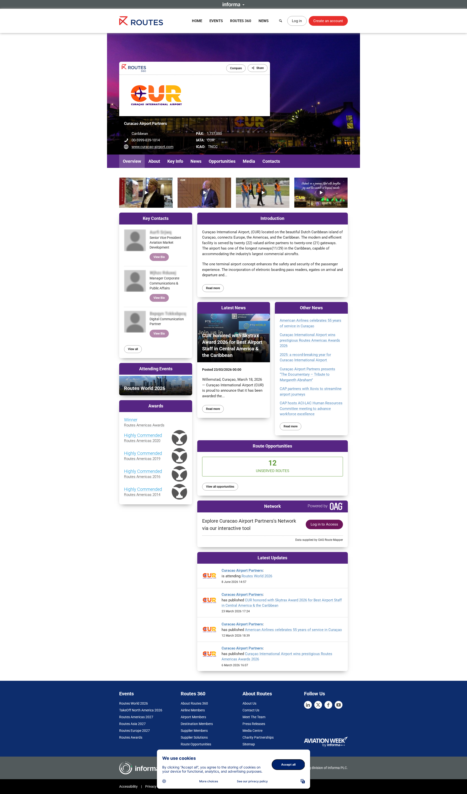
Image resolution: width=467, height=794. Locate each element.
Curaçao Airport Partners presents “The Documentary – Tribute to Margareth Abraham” (307, 374)
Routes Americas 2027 (136, 717)
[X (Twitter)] (318, 705)
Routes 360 (240, 21)
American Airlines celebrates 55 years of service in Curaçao (310, 323)
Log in (297, 21)
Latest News (233, 307)
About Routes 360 (194, 703)
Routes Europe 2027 (134, 731)
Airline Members (193, 710)
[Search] (281, 21)
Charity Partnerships (258, 737)
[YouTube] (338, 705)
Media (249, 161)
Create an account (328, 21)
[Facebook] (328, 705)
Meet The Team (253, 717)
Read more (213, 288)
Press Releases (253, 724)
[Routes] (141, 20)
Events (216, 21)
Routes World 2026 (257, 576)
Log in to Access (324, 524)
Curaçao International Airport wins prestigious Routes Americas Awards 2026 (310, 340)
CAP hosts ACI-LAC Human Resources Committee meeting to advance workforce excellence (311, 408)
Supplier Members (194, 731)
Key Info (175, 161)
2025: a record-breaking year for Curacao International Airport (305, 357)
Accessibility (128, 786)
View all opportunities (220, 486)
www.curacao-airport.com (152, 147)
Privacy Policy (155, 786)
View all (133, 349)
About (154, 161)
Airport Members (193, 717)
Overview (132, 161)
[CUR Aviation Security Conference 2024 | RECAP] (204, 193)
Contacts (271, 161)
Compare (236, 68)
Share (260, 68)
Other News (311, 307)
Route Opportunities (272, 446)
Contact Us (250, 710)
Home (197, 21)
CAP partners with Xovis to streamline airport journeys (310, 392)
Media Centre (252, 731)
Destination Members (197, 724)
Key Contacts (156, 218)
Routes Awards (130, 737)
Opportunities (222, 161)
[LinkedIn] (308, 705)
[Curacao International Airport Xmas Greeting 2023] (321, 193)
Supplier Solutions (194, 737)
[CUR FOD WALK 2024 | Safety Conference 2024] (262, 193)
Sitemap (248, 744)
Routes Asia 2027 (132, 724)
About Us (249, 703)
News (264, 21)
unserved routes (272, 466)
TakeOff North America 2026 (140, 710)
